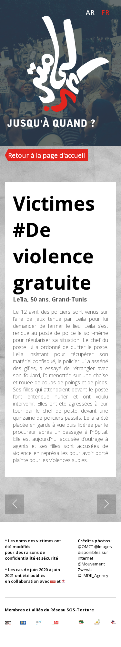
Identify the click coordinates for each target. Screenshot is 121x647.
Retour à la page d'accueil (46, 155)
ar (90, 12)
